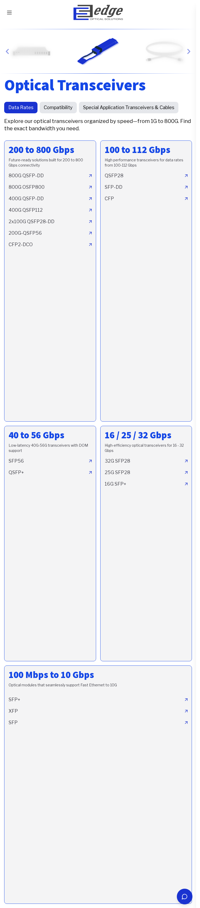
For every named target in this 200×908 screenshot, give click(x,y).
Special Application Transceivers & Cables (128, 107)
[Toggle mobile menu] (9, 12)
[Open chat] (184, 896)
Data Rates (20, 107)
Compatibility (58, 107)
